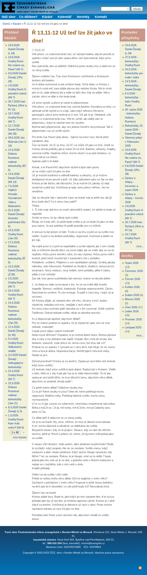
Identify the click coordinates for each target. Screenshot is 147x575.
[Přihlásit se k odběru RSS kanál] (73, 568)
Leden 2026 (132, 311)
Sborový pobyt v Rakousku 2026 (133, 141)
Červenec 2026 (134, 270)
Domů (6, 23)
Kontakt (101, 17)
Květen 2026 (132, 286)
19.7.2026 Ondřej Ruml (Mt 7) (15, 117)
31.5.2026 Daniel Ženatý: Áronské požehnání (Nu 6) (16, 218)
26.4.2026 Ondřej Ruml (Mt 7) (15, 294)
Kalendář (65, 17)
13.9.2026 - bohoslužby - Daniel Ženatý (133, 85)
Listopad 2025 (133, 327)
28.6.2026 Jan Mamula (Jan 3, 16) (17, 141)
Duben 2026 (132, 295)
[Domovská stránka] (29, 11)
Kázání (47, 17)
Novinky (83, 17)
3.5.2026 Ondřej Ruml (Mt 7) (15, 282)
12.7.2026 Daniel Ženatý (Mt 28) (16, 129)
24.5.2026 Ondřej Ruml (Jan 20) (15, 234)
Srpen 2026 (131, 262)
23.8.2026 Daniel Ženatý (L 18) (16, 49)
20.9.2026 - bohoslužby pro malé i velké (134, 73)
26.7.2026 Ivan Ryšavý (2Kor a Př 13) (17, 105)
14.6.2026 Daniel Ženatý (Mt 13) (16, 177)
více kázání (20, 437)
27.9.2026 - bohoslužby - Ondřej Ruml (132, 61)
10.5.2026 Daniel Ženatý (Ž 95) (16, 270)
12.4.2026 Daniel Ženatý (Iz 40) (16, 330)
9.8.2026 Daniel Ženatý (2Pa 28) (17, 77)
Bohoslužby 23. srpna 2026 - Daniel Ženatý (134, 129)
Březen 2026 (132, 299)
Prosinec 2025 (133, 319)
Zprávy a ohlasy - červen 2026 (134, 198)
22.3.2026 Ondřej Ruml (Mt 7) (15, 375)
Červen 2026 (132, 278)
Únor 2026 (131, 307)
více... (139, 246)
